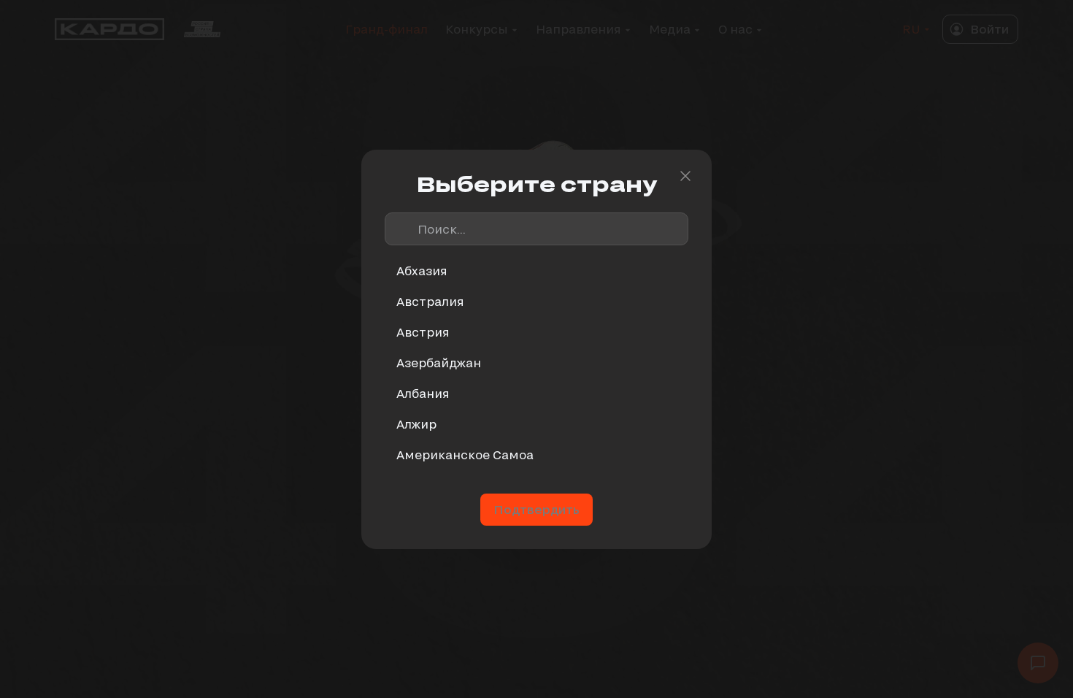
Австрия (423, 332)
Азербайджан (438, 362)
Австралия (430, 301)
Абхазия (421, 270)
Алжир (416, 424)
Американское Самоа (465, 454)
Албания (423, 393)
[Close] (685, 176)
